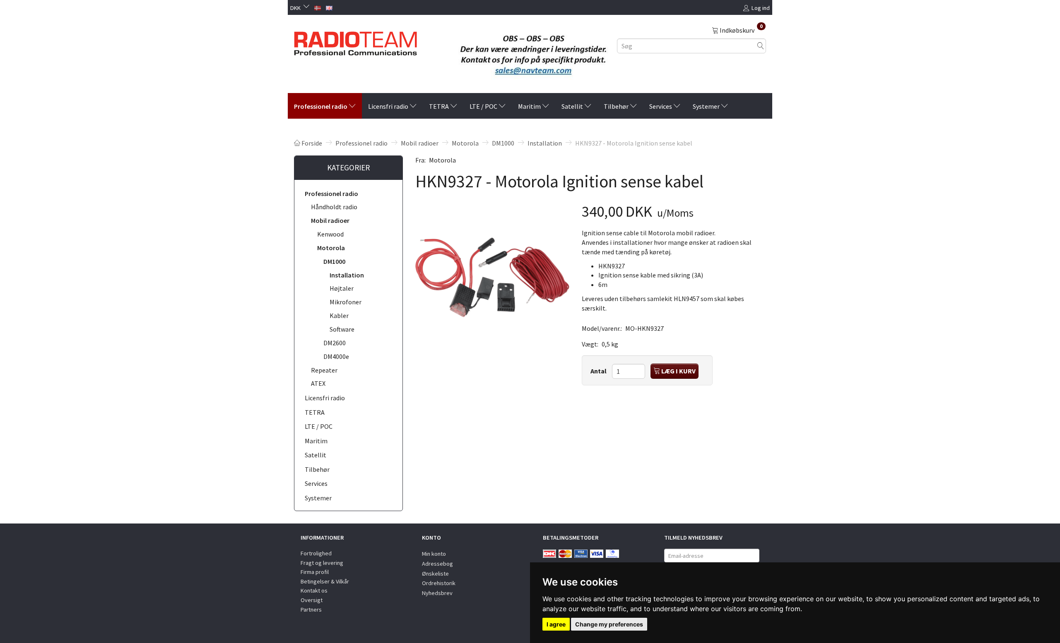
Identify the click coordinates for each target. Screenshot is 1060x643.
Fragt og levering (322, 563)
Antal (599, 371)
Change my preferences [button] (609, 624)
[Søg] (760, 45)
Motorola (442, 160)
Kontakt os (314, 590)
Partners (311, 609)
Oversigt (312, 600)
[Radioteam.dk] (355, 41)
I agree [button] (556, 624)
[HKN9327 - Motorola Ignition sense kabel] (492, 277)
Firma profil (315, 572)
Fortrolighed (316, 553)
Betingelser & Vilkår (325, 581)
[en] (329, 7)
